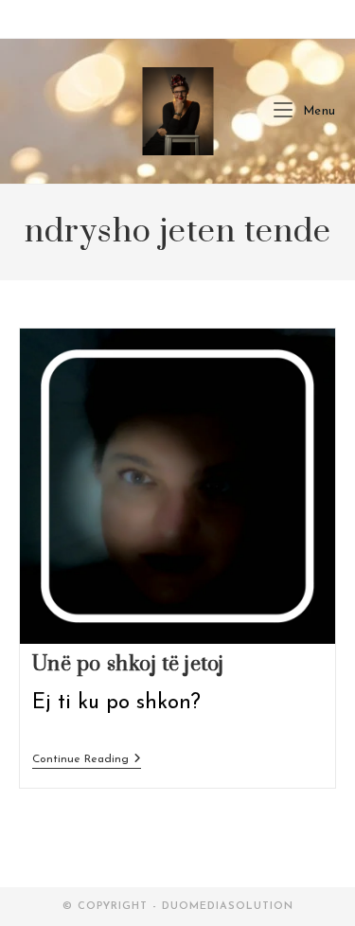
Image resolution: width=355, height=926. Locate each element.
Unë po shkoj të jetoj (128, 664)
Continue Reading (86, 761)
